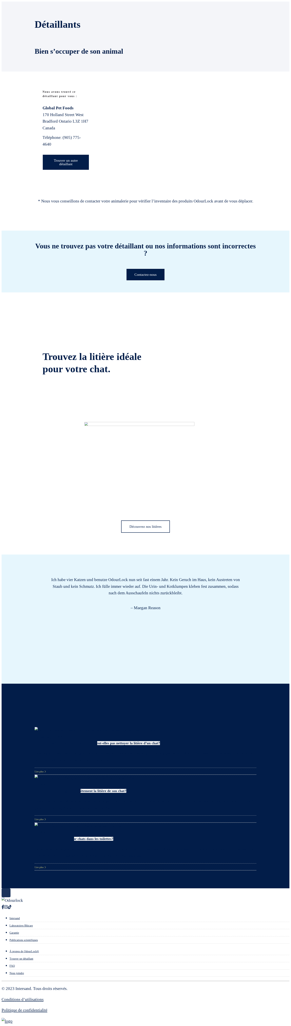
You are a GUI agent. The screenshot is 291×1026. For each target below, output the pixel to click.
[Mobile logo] (7, 1021)
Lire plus (39, 771)
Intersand (15, 918)
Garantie (14, 932)
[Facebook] (3, 907)
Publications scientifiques (24, 940)
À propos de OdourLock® (24, 951)
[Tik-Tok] (9, 907)
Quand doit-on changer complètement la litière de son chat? (80, 791)
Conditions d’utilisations (23, 999)
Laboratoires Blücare (21, 925)
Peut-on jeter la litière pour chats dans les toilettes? (74, 839)
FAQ (12, 965)
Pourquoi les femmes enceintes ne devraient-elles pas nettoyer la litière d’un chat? (97, 743)
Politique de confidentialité (24, 1010)
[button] (34, 610)
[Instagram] (6, 907)
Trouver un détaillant (21, 958)
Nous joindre (17, 973)
